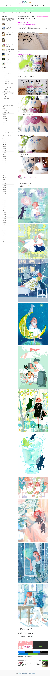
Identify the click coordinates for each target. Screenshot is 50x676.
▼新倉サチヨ (5, 85)
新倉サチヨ (5, 118)
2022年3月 (4, 148)
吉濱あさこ (5, 114)
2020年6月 (4, 189)
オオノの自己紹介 (6, 81)
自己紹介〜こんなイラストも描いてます (9, 130)
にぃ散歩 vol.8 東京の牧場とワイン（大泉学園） (38, 663)
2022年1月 (4, 150)
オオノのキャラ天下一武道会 (8, 83)
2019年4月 (4, 216)
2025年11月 (4, 140)
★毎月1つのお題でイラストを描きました (8, 106)
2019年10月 (4, 206)
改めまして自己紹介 (7, 91)
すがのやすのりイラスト (7, 135)
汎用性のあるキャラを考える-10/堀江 (28, 663)
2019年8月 (4, 210)
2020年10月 (4, 181)
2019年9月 (4, 208)
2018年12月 (4, 222)
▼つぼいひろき (5, 89)
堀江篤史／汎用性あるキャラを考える (9, 99)
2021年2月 (4, 173)
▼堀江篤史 (5, 96)
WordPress (19, 673)
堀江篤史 (4, 122)
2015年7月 (4, 241)
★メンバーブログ (5, 69)
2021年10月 (4, 156)
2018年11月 (4, 224)
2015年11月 (4, 239)
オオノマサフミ (5, 120)
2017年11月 (4, 226)
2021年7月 (4, 162)
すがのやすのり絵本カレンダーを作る (9, 133)
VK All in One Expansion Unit (31, 673)
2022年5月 (4, 146)
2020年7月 (4, 187)
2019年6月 (4, 214)
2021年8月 (4, 160)
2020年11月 (4, 179)
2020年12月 (4, 177)
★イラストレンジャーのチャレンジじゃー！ (8, 103)
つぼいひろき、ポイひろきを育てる (9, 94)
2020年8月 (4, 185)
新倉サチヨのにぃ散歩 (7, 87)
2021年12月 (4, 152)
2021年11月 (4, 154)
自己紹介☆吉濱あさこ (9, 62)
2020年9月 (4, 183)
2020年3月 (4, 195)
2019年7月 (4, 212)
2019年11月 (4, 204)
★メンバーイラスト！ (6, 112)
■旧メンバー (4, 124)
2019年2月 (4, 218)
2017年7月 (4, 228)
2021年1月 (4, 175)
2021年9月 (4, 158)
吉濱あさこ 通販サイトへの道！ (42, 16)
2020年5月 (4, 191)
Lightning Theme (24, 673)
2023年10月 (4, 142)
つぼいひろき (5, 116)
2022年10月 (4, 144)
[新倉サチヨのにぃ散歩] (45, 662)
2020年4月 (4, 193)
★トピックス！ (5, 110)
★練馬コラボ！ (5, 108)
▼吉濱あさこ (5, 71)
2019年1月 (4, 220)
